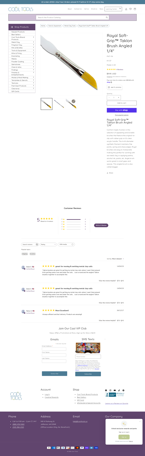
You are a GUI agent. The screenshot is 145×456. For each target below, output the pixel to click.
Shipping (109, 76)
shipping (24, 254)
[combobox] (72, 17)
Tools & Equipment (54, 26)
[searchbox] (28, 244)
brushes (32, 254)
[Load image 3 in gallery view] (71, 104)
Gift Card (80, 400)
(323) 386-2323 (18, 427)
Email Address (47, 346)
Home (43, 26)
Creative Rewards (52, 397)
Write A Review (101, 225)
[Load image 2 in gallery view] (59, 104)
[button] (120, 8)
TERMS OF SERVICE (82, 365)
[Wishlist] (130, 9)
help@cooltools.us (80, 421)
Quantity (109, 93)
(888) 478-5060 (18, 424)
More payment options (121, 115)
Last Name (45, 358)
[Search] (107, 17)
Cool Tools (75, 451)
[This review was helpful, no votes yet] (118, 281)
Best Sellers (81, 397)
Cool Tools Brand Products (87, 394)
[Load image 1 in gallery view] (46, 104)
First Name (46, 352)
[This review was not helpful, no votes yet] (121, 281)
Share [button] (111, 173)
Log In (47, 394)
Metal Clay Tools (70, 26)
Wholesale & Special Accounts (89, 403)
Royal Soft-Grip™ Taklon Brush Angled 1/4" (93, 26)
